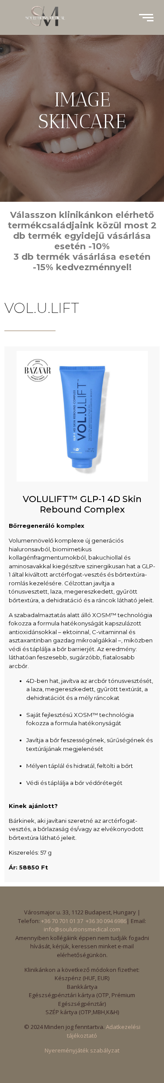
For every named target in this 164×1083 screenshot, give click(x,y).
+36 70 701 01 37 (62, 921)
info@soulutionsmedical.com (82, 929)
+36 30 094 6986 (106, 921)
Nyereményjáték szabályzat (82, 1050)
